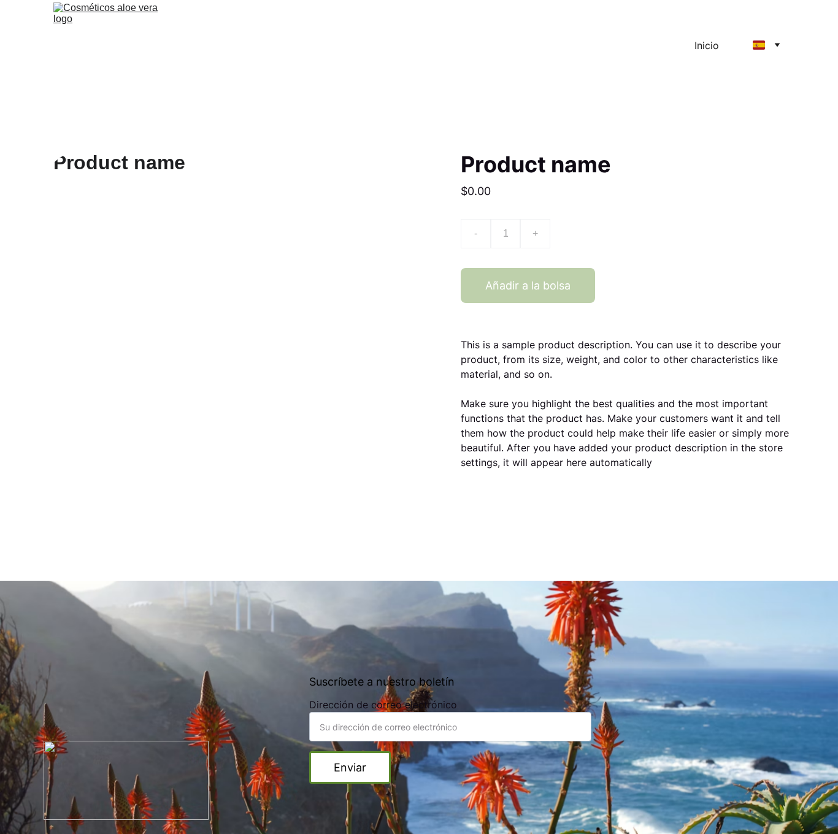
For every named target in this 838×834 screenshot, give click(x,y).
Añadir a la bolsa (528, 285)
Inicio (706, 45)
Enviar (350, 767)
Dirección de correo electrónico (383, 704)
